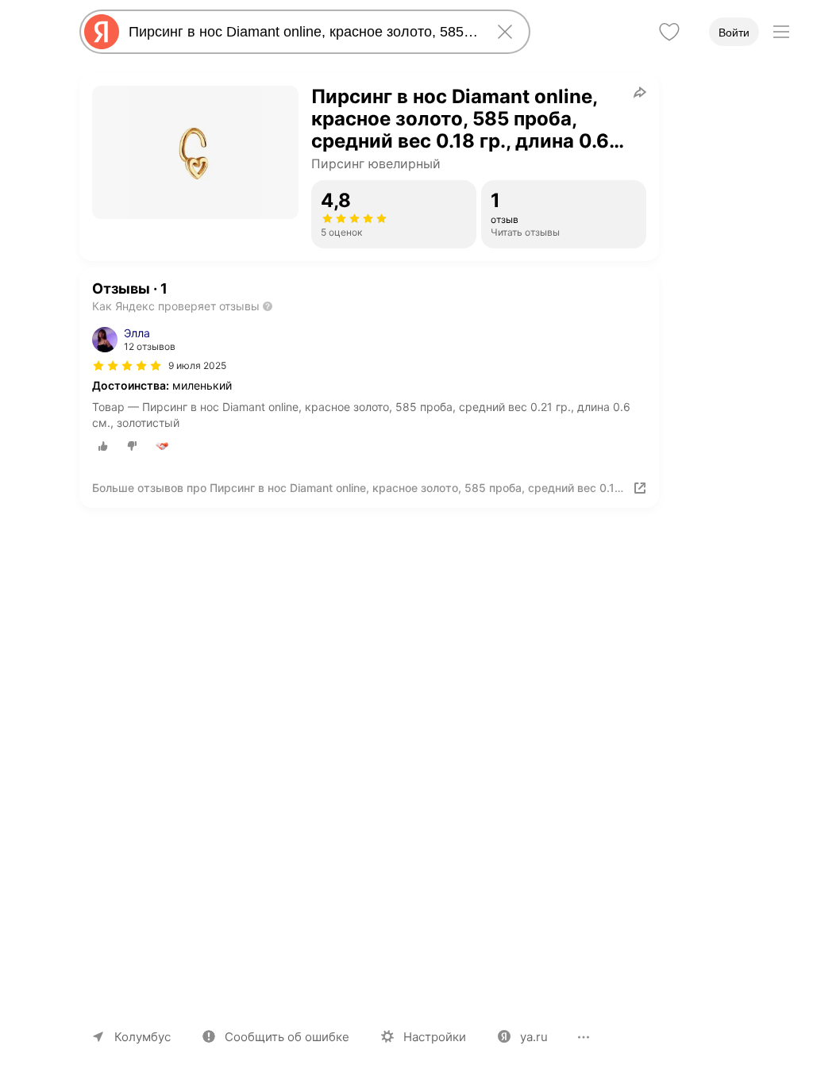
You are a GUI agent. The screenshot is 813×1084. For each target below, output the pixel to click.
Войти (734, 32)
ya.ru (534, 1036)
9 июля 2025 (197, 365)
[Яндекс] (101, 31)
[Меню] (781, 32)
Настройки (434, 1036)
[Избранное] (669, 31)
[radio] (103, 446)
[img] (127, 365)
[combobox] (301, 31)
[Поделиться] (640, 92)
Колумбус (142, 1036)
